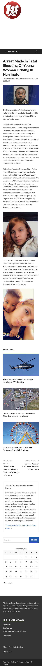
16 (26, 567)
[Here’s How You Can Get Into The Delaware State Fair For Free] (21, 445)
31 (31, 576)
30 (26, 576)
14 (16, 567)
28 (16, 576)
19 (6, 571)
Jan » (10, 583)
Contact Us (7, 628)
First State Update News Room (13, 78)
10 (31, 562)
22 (21, 571)
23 (26, 571)
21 (16, 571)
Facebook (7, 635)
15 (21, 567)
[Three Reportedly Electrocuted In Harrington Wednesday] (21, 377)
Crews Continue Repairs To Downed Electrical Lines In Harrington (19, 414)
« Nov (5, 583)
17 (31, 567)
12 (6, 567)
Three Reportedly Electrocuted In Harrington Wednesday (18, 380)
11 (36, 562)
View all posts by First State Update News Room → (20, 526)
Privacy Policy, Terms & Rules (14, 631)
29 (21, 576)
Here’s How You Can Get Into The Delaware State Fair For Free (17, 448)
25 (36, 571)
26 (6, 576)
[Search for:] (21, 540)
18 (36, 567)
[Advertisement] (21, 34)
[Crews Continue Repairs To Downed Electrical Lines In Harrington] (21, 411)
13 (11, 567)
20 (11, 571)
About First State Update (13, 647)
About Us (7, 624)
